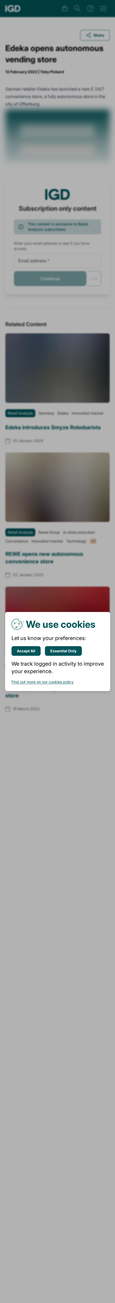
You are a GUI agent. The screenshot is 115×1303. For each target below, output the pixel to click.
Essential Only (63, 651)
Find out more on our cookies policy (42, 682)
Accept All (26, 651)
